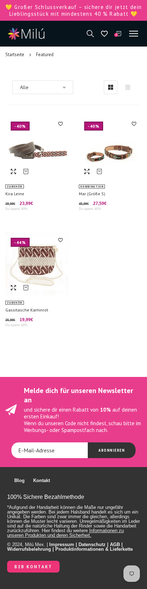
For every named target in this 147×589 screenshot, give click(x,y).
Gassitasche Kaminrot (26, 310)
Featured (45, 54)
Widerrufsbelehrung (29, 549)
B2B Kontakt (33, 566)
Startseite (14, 54)
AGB (115, 544)
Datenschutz (92, 544)
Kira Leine (14, 193)
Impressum (61, 544)
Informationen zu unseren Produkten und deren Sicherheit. (65, 533)
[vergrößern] (13, 171)
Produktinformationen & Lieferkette (94, 549)
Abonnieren (111, 450)
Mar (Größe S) (92, 193)
